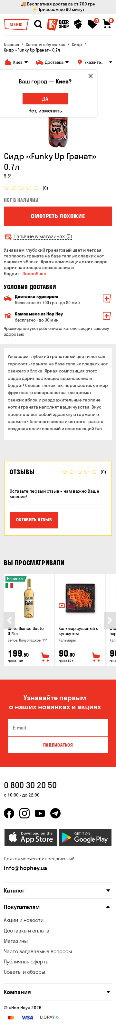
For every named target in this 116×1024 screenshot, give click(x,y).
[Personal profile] (78, 24)
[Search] (38, 24)
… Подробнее (32, 273)
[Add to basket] (45, 657)
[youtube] (40, 813)
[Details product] (29, 598)
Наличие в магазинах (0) (43, 236)
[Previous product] (9, 620)
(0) (45, 188)
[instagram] (24, 813)
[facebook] (9, 813)
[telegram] (55, 813)
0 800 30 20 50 (30, 785)
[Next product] (110, 620)
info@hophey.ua (25, 868)
